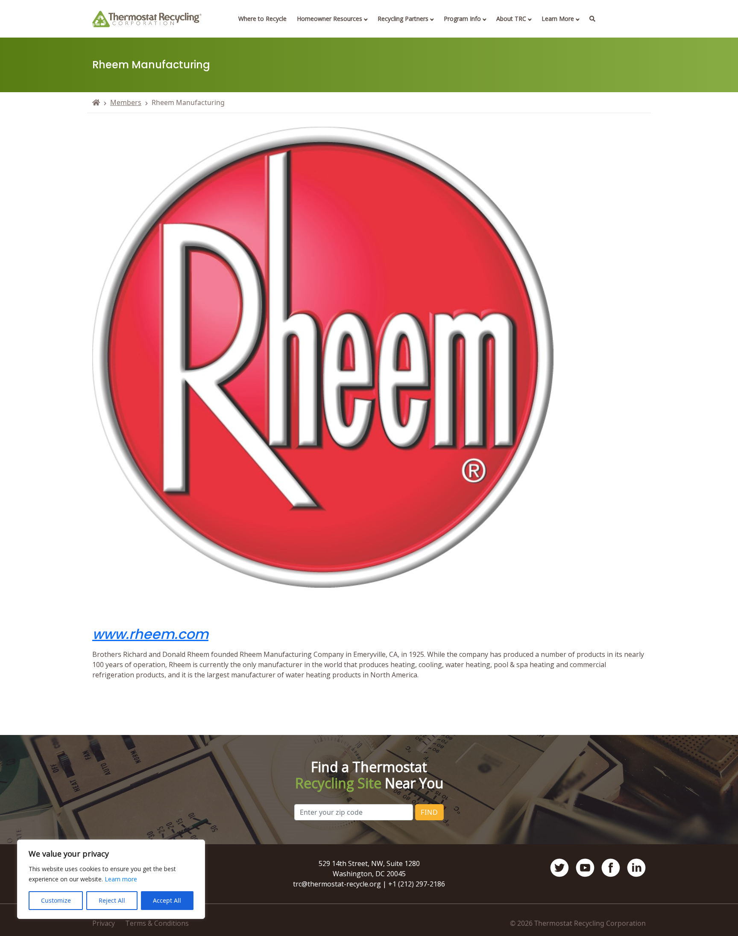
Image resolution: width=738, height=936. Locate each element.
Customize (56, 900)
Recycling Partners (403, 19)
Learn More (558, 19)
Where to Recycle (262, 19)
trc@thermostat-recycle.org (337, 884)
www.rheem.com (150, 634)
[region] (111, 879)
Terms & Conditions (157, 923)
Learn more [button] (121, 879)
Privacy (103, 923)
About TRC (511, 19)
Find (429, 812)
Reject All (112, 900)
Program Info (462, 19)
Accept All (167, 900)
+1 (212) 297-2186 (416, 884)
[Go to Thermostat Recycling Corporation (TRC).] (96, 102)
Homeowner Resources (329, 19)
